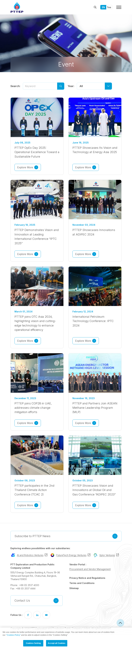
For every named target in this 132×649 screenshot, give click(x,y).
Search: (15, 86)
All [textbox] (81, 86)
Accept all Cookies (56, 643)
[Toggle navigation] (119, 7)
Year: (71, 86)
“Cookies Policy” (13, 635)
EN (103, 7)
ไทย (109, 7)
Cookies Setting (33, 643)
